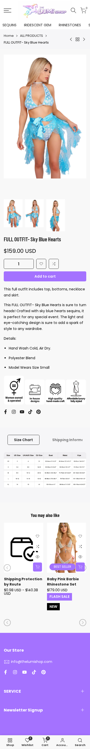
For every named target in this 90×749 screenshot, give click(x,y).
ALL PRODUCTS (31, 35)
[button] (41, 264)
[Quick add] (37, 567)
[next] (82, 622)
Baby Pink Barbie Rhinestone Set (63, 582)
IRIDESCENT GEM (37, 25)
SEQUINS (9, 25)
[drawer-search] (73, 10)
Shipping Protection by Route (23, 582)
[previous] (7, 567)
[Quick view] (37, 556)
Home (9, 35)
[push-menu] (7, 11)
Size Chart (23, 439)
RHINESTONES (70, 25)
